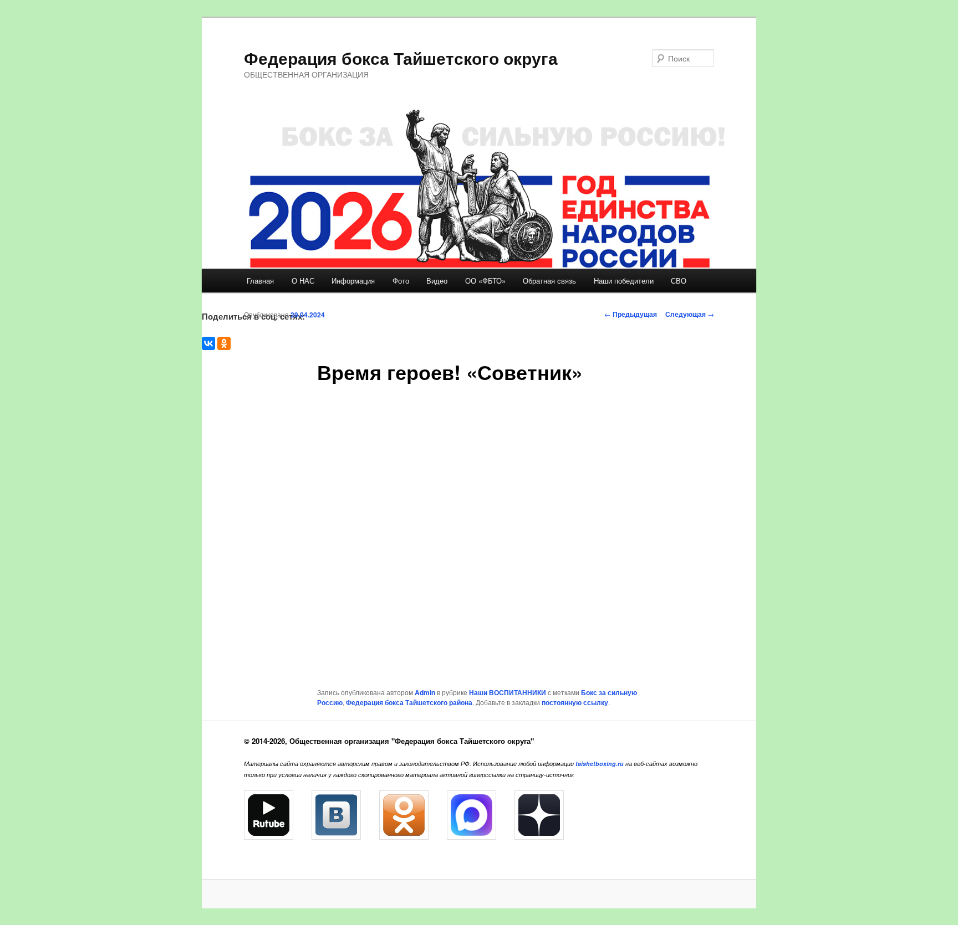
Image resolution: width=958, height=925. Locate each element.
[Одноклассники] (224, 343)
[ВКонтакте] (208, 343)
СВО (678, 280)
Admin (425, 692)
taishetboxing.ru (599, 763)
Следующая (689, 314)
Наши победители (624, 280)
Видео (436, 280)
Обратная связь (549, 280)
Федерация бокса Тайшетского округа (401, 58)
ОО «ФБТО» (485, 280)
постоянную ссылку (575, 702)
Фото (401, 280)
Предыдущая (630, 314)
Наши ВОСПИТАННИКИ (507, 692)
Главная (260, 280)
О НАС (303, 280)
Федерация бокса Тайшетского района (409, 702)
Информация (353, 280)
